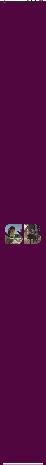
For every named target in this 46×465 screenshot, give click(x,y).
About (42, 2)
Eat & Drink (31, 2)
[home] (5, 2)
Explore (35, 2)
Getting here (38, 2)
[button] (35, 2)
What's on (27, 2)
